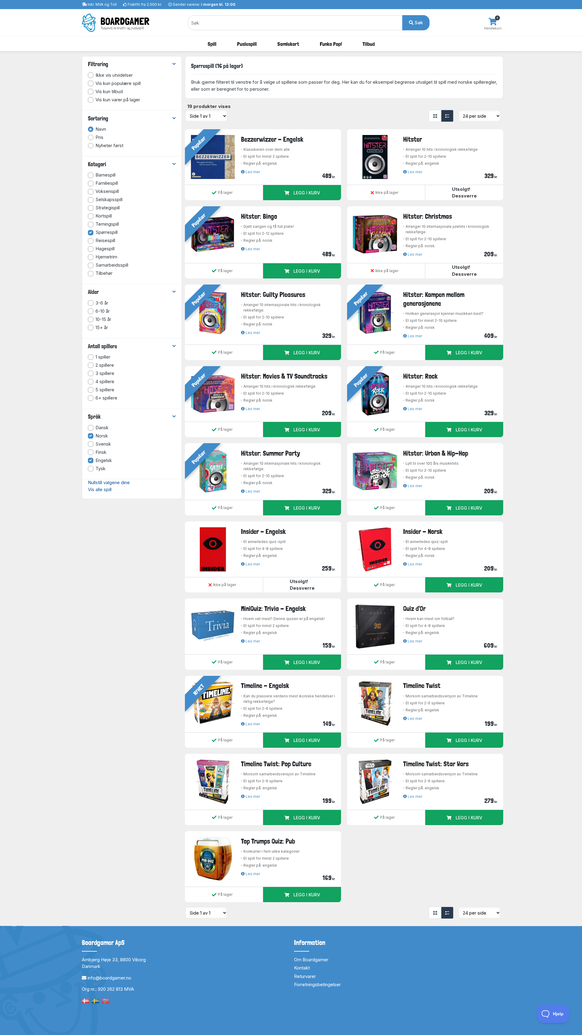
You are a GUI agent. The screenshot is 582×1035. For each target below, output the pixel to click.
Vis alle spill (100, 489)
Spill (212, 44)
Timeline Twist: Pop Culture (276, 764)
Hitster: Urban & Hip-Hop (435, 453)
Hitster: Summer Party (270, 453)
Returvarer (305, 976)
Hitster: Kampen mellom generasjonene (433, 299)
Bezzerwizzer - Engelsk (272, 139)
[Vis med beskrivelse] (447, 116)
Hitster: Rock (420, 376)
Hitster (412, 139)
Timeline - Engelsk (265, 685)
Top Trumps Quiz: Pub (268, 841)
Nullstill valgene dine (109, 482)
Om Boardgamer (311, 960)
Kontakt (302, 968)
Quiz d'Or (414, 608)
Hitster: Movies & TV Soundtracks (284, 376)
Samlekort (288, 44)
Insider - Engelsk (263, 531)
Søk (418, 22)
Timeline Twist (421, 685)
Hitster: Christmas (427, 216)
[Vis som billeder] (435, 116)
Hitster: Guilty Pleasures (273, 294)
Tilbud (369, 44)
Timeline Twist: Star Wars (436, 764)
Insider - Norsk (423, 531)
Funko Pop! (331, 44)
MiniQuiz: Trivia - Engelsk (273, 608)
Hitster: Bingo (259, 216)
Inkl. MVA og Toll (102, 4)
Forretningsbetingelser (317, 984)
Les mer (252, 172)
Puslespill (247, 44)
